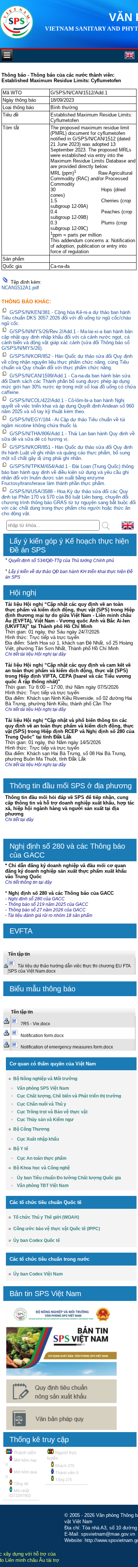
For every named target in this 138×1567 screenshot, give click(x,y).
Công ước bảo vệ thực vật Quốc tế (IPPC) (56, 1228)
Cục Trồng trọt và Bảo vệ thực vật (52, 1111)
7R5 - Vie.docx (35, 1023)
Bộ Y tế (20, 1148)
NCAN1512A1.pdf (20, 287)
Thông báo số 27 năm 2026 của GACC (47, 909)
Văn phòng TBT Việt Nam (43, 1185)
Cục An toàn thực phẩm (42, 1158)
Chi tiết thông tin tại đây (28, 882)
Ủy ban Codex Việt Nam (38, 1274)
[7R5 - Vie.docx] (6, 1022)
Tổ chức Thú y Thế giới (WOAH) (46, 1217)
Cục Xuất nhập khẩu (38, 1139)
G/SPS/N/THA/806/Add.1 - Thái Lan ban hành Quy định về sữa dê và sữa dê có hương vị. (68, 436)
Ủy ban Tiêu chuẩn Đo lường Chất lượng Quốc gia (69, 1177)
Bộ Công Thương (31, 1129)
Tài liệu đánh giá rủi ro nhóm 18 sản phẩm (50, 915)
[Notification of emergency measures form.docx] (6, 1045)
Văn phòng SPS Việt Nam (43, 1088)
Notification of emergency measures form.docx (67, 1047)
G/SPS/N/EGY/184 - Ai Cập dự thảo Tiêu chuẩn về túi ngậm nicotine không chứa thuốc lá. (63, 422)
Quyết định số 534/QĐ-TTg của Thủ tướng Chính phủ (61, 560)
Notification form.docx (42, 1035)
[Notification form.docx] (6, 1034)
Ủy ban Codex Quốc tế (36, 1240)
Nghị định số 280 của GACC (36, 898)
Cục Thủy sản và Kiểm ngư (45, 1119)
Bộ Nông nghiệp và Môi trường (45, 1078)
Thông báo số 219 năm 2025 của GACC (48, 904)
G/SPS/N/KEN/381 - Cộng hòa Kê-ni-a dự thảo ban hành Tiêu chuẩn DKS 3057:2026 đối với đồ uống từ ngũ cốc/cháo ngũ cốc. (66, 318)
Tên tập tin (19, 954)
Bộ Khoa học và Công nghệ (41, 1167)
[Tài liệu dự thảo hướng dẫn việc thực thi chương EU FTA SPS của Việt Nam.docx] (5, 966)
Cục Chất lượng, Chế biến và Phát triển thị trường (69, 1096)
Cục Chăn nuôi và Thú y (41, 1104)
